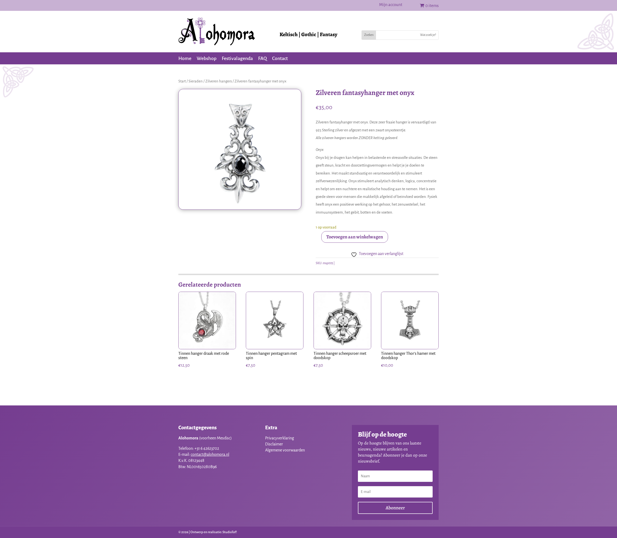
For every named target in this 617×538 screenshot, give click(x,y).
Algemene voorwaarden (285, 450)
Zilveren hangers (218, 81)
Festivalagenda (237, 59)
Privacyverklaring (279, 438)
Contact (280, 59)
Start (182, 81)
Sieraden (195, 81)
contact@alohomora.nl (210, 454)
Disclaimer (274, 444)
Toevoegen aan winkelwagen (354, 237)
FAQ (262, 59)
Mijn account (390, 5)
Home (184, 59)
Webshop (206, 59)
